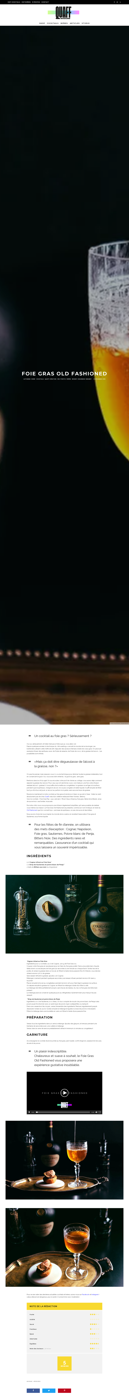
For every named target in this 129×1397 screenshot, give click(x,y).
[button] (64, 1093)
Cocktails (53, 23)
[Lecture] (29, 1112)
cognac (30, 1381)
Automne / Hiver (29, 379)
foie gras (37, 1381)
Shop (42, 23)
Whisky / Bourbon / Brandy (82, 379)
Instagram (95, 1294)
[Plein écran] (100, 1112)
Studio (86, 23)
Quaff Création (50, 379)
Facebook (85, 1294)
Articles (75, 23)
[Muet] (96, 1112)
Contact (45, 2)
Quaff (47, 796)
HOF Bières (26, 2)
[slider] (63, 1112)
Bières (64, 23)
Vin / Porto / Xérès (64, 379)
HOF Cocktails (14, 2)
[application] (64, 1093)
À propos (36, 2)
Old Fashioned (32, 810)
